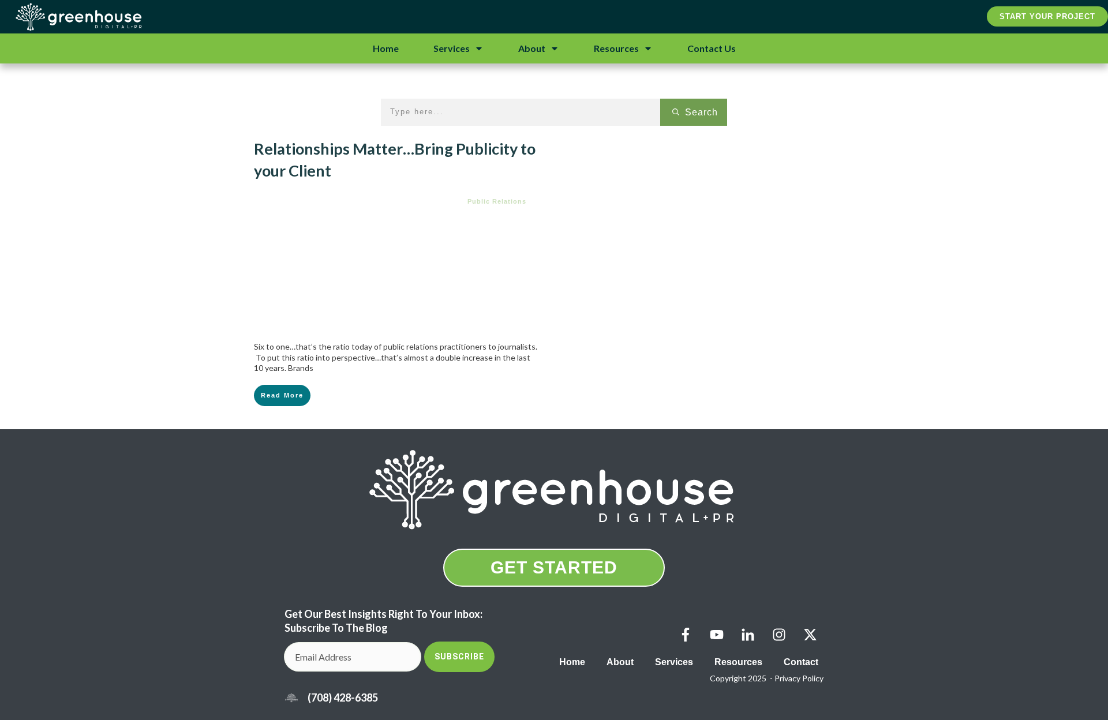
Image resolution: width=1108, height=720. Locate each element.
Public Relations (496, 201)
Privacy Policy (798, 678)
